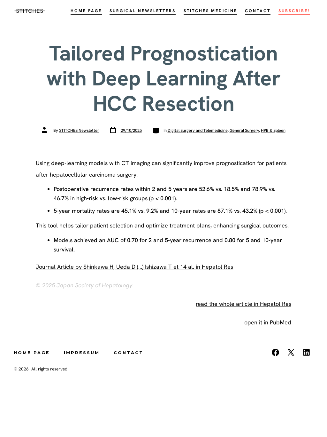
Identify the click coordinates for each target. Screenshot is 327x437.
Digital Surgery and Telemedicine (198, 130)
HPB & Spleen (273, 130)
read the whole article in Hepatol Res (243, 303)
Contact (257, 10)
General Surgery (244, 130)
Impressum (82, 352)
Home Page (86, 10)
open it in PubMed (267, 322)
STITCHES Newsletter (79, 130)
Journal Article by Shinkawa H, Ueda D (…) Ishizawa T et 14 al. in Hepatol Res (134, 266)
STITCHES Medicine (210, 10)
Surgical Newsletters (143, 10)
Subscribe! (294, 10)
